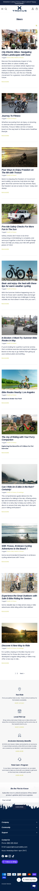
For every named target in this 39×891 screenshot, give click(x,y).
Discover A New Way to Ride (16, 645)
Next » (22, 673)
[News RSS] (36, 25)
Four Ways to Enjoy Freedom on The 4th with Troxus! (17, 171)
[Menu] (2, 9)
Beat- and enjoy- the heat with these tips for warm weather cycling (19, 284)
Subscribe (20, 807)
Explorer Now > (26, 3)
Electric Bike (10, 57)
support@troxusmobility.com (16, 847)
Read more (5, 81)
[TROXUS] (19, 8)
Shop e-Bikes (19, 727)
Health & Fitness (19, 57)
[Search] (7, 9)
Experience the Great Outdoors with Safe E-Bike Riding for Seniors (19, 597)
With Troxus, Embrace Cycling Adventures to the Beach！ (17, 547)
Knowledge (20, 492)
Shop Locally (19, 703)
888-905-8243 (12, 843)
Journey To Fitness (11, 116)
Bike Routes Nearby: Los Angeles (18, 392)
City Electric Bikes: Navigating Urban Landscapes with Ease (16, 53)
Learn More (19, 751)
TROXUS (8, 884)
